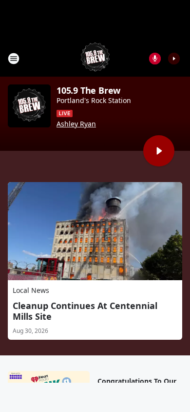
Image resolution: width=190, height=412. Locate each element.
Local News (31, 290)
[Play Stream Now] (174, 58)
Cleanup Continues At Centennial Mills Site (85, 311)
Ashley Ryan (76, 124)
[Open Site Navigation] (13, 58)
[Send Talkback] (155, 58)
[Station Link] (95, 58)
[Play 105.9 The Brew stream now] (29, 106)
